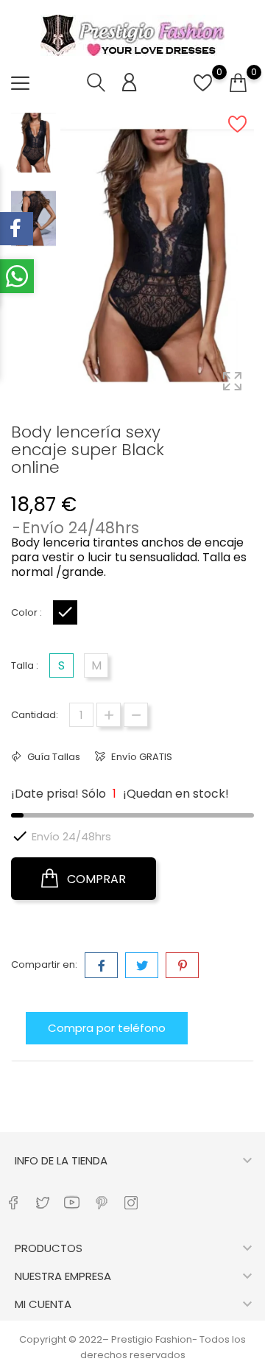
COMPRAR (95, 879)
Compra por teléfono (107, 1028)
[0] (203, 91)
